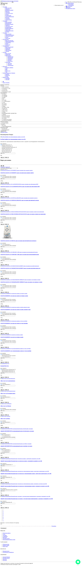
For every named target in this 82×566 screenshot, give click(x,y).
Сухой (4, 125)
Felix (4, 102)
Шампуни (7, 11)
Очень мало (5, 90)
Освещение (10, 58)
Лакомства (7, 9)
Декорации (7, 49)
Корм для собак (8, 7)
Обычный (5, 128)
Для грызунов (6, 39)
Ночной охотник (6, 115)
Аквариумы (7, 54)
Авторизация (71, 5)
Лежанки (7, 74)
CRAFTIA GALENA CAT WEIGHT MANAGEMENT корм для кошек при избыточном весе (20, 268)
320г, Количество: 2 (6, 354)
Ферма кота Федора (8, 119)
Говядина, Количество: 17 (7, 464)
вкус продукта (3, 143)
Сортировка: (3, 168)
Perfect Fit (5, 108)
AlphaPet (5, 95)
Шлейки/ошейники (9, 28)
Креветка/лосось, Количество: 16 (8, 369)
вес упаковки (3, 175)
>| (3, 520)
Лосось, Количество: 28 (7, 149)
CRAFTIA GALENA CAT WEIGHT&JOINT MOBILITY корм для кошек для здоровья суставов (21, 282)
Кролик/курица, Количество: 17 (8, 370)
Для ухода (10, 63)
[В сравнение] (8, 157)
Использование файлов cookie (9, 539)
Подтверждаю (3, 528)
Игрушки (7, 17)
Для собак (5, 6)
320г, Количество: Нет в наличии (9, 299)
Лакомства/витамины (9, 35)
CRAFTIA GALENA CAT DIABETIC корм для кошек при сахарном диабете (17, 172)
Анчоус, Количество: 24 (7, 477)
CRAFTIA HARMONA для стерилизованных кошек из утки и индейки (15, 350)
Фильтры (9, 59)
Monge (4, 106)
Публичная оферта (7, 533)
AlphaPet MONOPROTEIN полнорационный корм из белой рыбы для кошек (17, 431)
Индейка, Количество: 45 (7, 148)
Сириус (5, 118)
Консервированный (7, 126)
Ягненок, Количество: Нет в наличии (9, 489)
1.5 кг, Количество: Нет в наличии (9, 409)
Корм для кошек (8, 22)
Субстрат (7, 51)
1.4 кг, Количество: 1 (6, 190)
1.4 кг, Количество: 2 (6, 356)
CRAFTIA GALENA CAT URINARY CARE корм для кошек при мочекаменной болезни (19, 254)
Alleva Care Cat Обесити (5, 405)
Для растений (10, 65)
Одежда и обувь (8, 19)
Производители (6, 551)
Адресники (7, 18)
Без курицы (6, 122)
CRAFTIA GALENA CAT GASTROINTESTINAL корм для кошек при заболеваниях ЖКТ (20, 186)
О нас (4, 534)
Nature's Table (6, 107)
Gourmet (4, 103)
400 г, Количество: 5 (6, 449)
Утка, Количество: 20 (6, 152)
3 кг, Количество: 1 (6, 452)
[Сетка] (3, 166)
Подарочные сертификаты (8, 552)
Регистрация (70, 4)
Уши (6, 71)
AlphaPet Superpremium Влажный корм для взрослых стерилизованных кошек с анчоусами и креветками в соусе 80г (25, 473)
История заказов (6, 558)
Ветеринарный (6, 129)
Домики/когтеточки (9, 30)
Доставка (5, 535)
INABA (5, 104)
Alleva (5, 94)
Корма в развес (6, 77)
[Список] (1, 166)
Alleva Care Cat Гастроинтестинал (7, 393)
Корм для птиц (8, 33)
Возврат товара (6, 545)
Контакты (5, 537)
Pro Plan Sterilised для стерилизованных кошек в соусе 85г (13, 139)
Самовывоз (5, 536)
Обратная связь (6, 544)
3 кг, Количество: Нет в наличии (8, 437)
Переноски (7, 75)
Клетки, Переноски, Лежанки (9, 72)
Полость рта (7, 70)
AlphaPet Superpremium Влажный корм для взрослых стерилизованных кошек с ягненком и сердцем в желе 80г (24, 486)
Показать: (2, 169)
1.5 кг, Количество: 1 (6, 384)
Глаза (6, 68)
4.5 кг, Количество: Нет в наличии (9, 177)
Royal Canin (5, 110)
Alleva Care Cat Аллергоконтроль (7, 380)
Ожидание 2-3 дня (6, 88)
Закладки (5, 559)
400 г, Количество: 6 (6, 434)
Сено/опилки (8, 42)
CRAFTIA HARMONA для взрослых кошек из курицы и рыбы (14, 295)
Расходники (10, 61)
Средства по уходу (9, 13)
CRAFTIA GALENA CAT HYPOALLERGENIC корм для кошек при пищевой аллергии (19, 200)
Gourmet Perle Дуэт (4, 365)
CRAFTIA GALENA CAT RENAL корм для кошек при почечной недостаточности (18, 240)
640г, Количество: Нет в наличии (9, 355)
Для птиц (5, 32)
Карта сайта (5, 546)
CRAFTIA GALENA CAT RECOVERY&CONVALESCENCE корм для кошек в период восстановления (23, 214)
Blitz (4, 97)
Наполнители (8, 23)
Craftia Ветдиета (7, 101)
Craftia (5, 100)
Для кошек (5, 20)
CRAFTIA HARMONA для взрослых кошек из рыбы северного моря (15, 309)
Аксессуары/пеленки (9, 16)
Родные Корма (7, 116)
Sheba (4, 112)
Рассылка (5, 560)
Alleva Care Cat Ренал (5, 418)
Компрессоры (10, 56)
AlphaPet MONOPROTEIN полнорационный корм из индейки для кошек (16, 446)
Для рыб (4, 52)
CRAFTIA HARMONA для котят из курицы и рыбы (11, 337)
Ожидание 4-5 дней (7, 91)
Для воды (10, 64)
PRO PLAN (5, 109)
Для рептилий (6, 45)
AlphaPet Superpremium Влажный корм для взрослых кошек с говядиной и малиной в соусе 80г (21, 461)
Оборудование (8, 50)
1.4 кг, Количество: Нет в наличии (9, 176)
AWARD (5, 96)
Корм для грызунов (9, 40)
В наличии (5, 89)
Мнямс (4, 114)
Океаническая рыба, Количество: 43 (9, 147)
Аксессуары (7, 29)
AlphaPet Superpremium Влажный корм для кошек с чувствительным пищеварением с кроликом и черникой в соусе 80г (26, 498)
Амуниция (7, 12)
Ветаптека (5, 66)
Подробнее (54, 526)
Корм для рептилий (9, 46)
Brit (3, 98)
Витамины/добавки (9, 10)
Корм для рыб (8, 53)
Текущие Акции (6, 538)
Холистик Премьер (7, 120)
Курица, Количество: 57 (7, 144)
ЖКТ (6, 69)
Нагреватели (10, 57)
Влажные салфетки (9, 67)
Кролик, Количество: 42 (7, 150)
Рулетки (7, 14)
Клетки (6, 37)
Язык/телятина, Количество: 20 (8, 371)
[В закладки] (6, 157)
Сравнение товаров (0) (5, 167)
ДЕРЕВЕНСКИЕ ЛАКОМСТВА (10, 113)
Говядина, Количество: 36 (7, 146)
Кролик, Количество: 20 (7, 502)
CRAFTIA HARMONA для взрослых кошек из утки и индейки (14, 323)
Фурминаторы (8, 15)
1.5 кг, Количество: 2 (6, 435)
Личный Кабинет (6, 557)
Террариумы (7, 48)
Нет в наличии (6, 86)
